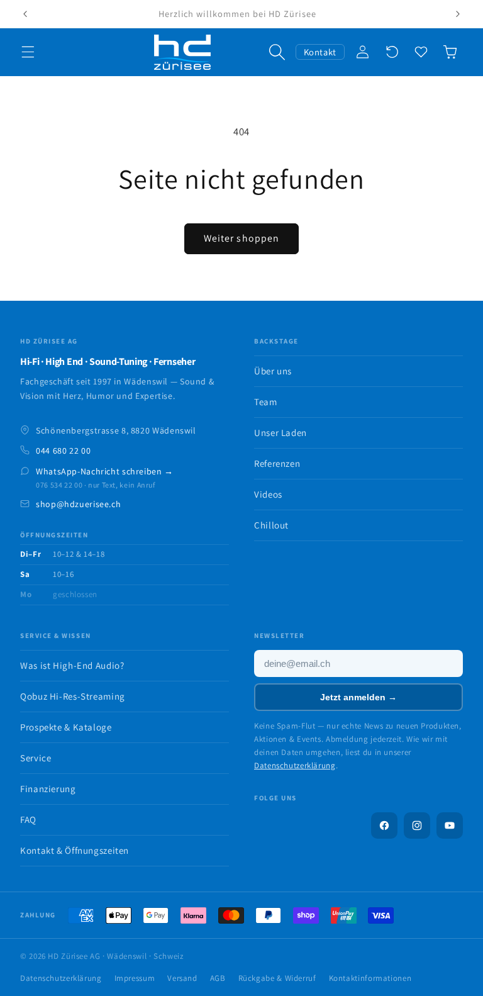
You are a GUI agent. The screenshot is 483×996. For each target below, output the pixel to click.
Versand (182, 978)
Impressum (134, 978)
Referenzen (277, 463)
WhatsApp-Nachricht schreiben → (105, 471)
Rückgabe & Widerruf (277, 978)
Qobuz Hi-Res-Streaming (72, 696)
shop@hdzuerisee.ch (78, 504)
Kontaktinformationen (370, 978)
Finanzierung (48, 789)
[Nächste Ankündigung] (458, 14)
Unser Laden (280, 433)
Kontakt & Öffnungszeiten (74, 850)
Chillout (271, 525)
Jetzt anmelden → (358, 697)
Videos (268, 494)
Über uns (273, 371)
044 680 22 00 (63, 450)
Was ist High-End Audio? (72, 665)
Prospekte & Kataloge (66, 727)
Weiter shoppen (241, 238)
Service (35, 758)
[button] (27, 52)
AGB (218, 978)
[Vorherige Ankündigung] (25, 14)
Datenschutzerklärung (295, 765)
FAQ (28, 819)
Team (265, 402)
